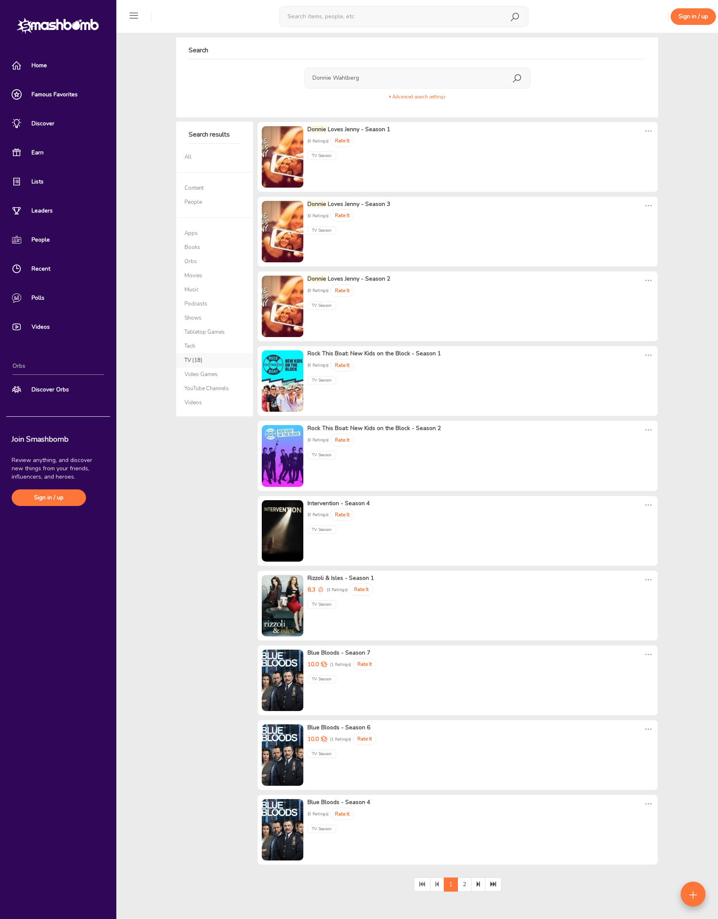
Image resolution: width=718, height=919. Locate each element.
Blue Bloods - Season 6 (338, 727)
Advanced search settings (418, 97)
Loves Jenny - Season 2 (348, 279)
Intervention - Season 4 (338, 503)
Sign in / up (49, 497)
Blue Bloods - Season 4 (338, 802)
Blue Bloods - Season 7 (338, 653)
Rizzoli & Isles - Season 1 (340, 578)
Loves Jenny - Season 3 (348, 204)
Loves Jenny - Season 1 (348, 129)
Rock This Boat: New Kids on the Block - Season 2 (374, 428)
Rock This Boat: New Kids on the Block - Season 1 (374, 353)
